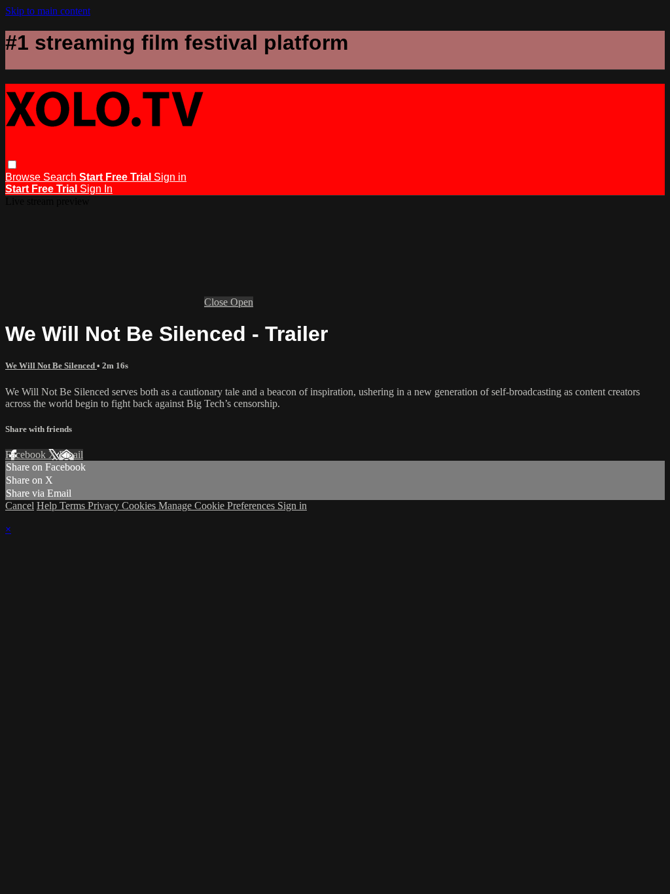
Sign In (96, 188)
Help (48, 505)
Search (61, 177)
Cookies (140, 505)
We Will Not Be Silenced (51, 365)
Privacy (105, 505)
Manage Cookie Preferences (217, 505)
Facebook (26, 454)
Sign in (170, 177)
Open (241, 302)
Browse (24, 177)
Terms (74, 505)
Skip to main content (47, 10)
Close (217, 302)
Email (71, 454)
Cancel (19, 505)
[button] (12, 164)
